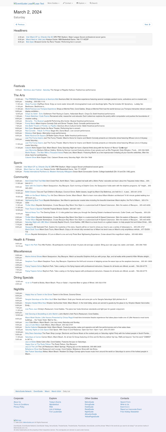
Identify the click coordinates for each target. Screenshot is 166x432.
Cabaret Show (30, 157)
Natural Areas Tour (32, 212)
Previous (20, 24)
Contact (68, 3)
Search (94, 3)
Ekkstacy (28, 133)
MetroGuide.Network (23, 391)
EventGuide (38, 391)
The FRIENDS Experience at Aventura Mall (41, 99)
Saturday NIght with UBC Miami (37, 222)
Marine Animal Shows (33, 256)
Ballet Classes (30, 191)
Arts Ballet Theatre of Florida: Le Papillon (41, 126)
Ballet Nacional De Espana (35, 135)
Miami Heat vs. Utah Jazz (36, 39)
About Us (17, 402)
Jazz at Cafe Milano (32, 324)
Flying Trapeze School (33, 266)
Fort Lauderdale (55, 411)
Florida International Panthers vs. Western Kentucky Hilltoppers (48, 171)
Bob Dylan (30, 42)
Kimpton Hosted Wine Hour (35, 303)
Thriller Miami (30, 205)
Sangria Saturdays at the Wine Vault (39, 299)
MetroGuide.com (28, 422)
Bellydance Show (31, 349)
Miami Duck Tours (32, 229)
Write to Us (124, 404)
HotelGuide (89, 407)
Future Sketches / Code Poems (37, 116)
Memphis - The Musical (34, 121)
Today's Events (55, 402)
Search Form (125, 402)
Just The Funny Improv (34, 138)
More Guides (53, 3)
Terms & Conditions (21, 404)
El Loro (28, 234)
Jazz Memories (31, 150)
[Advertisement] (83, 65)
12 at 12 (28, 282)
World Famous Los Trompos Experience (40, 109)
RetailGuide (89, 409)
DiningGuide (89, 404)
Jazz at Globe (30, 341)
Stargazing (29, 227)
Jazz (27, 322)
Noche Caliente (31, 327)
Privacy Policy (19, 407)
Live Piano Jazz (31, 309)
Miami (47, 391)
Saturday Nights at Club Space (37, 329)
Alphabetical (54, 404)
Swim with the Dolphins (34, 185)
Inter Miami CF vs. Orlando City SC (39, 37)
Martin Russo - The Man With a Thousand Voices (44, 152)
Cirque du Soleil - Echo (34, 113)
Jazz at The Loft (31, 346)
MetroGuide (89, 402)
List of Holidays (55, 409)
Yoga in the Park (31, 244)
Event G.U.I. (125, 407)
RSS (51, 407)
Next (147, 24)
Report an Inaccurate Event (131, 409)
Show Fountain (31, 104)
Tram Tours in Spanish (34, 208)
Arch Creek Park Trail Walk (35, 181)
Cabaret (28, 147)
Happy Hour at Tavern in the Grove (38, 294)
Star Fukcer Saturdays (34, 351)
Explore (81, 3)
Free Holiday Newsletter (129, 411)
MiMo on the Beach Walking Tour (38, 195)
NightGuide (89, 411)
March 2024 (56, 391)
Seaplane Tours (31, 261)
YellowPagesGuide (92, 416)
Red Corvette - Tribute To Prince (37, 130)
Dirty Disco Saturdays (33, 333)
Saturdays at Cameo (33, 337)
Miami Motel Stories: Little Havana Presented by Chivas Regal (49, 317)
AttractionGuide (91, 414)
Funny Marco (30, 123)
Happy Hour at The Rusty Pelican (38, 344)
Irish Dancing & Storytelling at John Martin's (42, 314)
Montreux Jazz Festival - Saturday (37, 90)
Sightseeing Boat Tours (34, 200)
